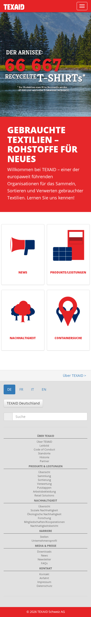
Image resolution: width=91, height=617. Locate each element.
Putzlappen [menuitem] (44, 487)
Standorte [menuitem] (44, 453)
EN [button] (44, 389)
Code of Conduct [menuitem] (44, 449)
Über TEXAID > (74, 375)
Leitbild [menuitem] (44, 445)
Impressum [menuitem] (44, 582)
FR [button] (21, 389)
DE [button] (9, 389)
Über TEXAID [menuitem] (45, 436)
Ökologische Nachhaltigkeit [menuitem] (44, 514)
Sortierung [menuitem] (44, 480)
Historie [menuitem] (44, 457)
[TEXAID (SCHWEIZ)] (12, 5)
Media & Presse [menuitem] (45, 545)
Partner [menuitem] (44, 461)
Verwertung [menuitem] (44, 483)
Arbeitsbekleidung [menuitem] (44, 491)
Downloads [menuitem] (44, 551)
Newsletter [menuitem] (44, 559)
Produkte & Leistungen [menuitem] (46, 466)
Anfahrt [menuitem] (44, 578)
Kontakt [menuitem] (45, 568)
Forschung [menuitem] (44, 518)
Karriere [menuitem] (45, 531)
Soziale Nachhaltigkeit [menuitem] (44, 510)
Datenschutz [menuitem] (44, 586)
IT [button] (32, 389)
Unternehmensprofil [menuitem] (44, 540)
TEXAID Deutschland (23, 403)
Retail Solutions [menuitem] (44, 495)
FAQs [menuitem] (44, 563)
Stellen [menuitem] (44, 536)
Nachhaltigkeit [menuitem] (45, 500)
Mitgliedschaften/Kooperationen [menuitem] (44, 522)
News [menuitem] (44, 555)
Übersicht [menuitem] (44, 472)
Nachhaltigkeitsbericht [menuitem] (44, 526)
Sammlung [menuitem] (44, 476)
